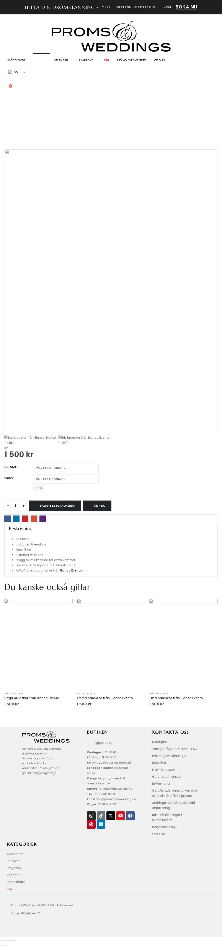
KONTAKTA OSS (170, 732)
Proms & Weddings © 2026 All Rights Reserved (42, 905)
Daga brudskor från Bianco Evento (31, 698)
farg (8, 478)
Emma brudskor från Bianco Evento (105, 698)
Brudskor (10, 693)
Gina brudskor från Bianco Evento (176, 698)
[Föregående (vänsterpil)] (1, 945)
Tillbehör (85, 59)
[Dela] (9, 940)
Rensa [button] (38, 488)
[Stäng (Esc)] (13, 940)
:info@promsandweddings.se (112, 799)
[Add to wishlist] (67, 603)
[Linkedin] (101, 824)
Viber (42, 518)
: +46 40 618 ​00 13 (101, 794)
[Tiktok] (101, 815)
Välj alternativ (38, 680)
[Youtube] (120, 815)
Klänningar (16, 59)
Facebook (7, 518)
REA (106, 59)
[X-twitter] (110, 815)
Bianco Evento (70, 570)
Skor (40, 59)
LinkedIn (16, 518)
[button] (7, 82)
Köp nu (99, 506)
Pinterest (25, 518)
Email (34, 518)
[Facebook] (130, 815)
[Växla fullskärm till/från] (5, 940)
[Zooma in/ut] (1, 940)
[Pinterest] (91, 824)
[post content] (38, 644)
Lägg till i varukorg (57, 506)
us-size (10, 467)
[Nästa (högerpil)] (5, 945)
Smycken (61, 59)
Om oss (159, 59)
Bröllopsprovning (131, 59)
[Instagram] (91, 815)
